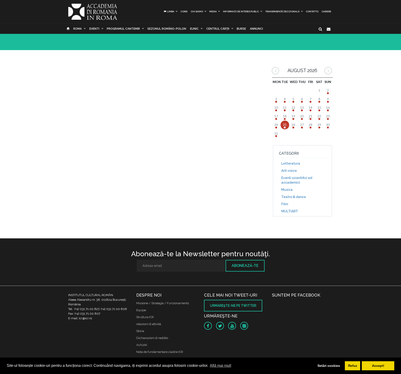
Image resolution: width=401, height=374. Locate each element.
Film (284, 204)
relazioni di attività (148, 324)
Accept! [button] (378, 366)
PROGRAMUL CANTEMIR (123, 28)
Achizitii (141, 345)
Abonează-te (245, 265)
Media (213, 11)
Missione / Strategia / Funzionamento (162, 303)
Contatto (312, 11)
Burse (241, 28)
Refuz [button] (352, 366)
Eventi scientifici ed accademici (296, 180)
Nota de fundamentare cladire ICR (159, 352)
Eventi (94, 28)
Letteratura (290, 163)
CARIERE (326, 11)
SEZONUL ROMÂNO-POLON (166, 28)
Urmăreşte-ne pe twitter (233, 305)
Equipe (141, 310)
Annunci (256, 28)
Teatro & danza (293, 197)
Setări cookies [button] (328, 366)
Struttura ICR (145, 317)
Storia (140, 331)
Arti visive (289, 171)
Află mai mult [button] (220, 366)
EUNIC (194, 28)
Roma (77, 28)
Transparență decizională (282, 11)
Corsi (184, 11)
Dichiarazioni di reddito (152, 338)
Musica (287, 190)
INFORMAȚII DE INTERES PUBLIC (241, 11)
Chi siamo (197, 11)
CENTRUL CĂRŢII (217, 28)
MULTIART (289, 211)
